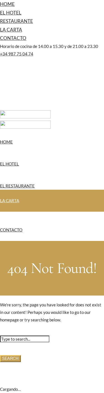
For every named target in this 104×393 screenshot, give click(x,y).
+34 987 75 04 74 (16, 53)
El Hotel (10, 13)
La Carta (11, 30)
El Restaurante (17, 185)
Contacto (13, 38)
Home (7, 4)
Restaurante (16, 21)
